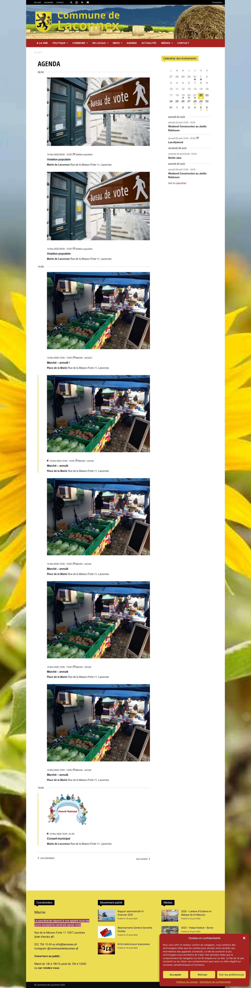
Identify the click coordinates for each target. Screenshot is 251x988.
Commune (78, 43)
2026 (62, 984)
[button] (244, 938)
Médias (165, 43)
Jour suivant (141, 858)
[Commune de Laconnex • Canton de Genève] (77, 22)
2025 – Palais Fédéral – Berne (197, 927)
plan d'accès (42, 936)
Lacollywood (175, 142)
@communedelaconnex (61, 948)
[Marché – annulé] (98, 416)
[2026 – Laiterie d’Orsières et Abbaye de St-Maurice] (169, 916)
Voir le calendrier (177, 183)
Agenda (132, 43)
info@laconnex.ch (66, 944)
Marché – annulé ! (58, 362)
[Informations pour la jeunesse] (106, 948)
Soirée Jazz (174, 157)
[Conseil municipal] (98, 811)
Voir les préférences (231, 974)
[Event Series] (197, 138)
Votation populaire (59, 159)
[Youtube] (87, 2)
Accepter (175, 974)
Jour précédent (47, 858)
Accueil (37, 2)
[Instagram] (76, 2)
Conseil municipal (58, 838)
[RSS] (82, 2)
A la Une (42, 43)
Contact (59, 2)
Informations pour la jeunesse (134, 944)
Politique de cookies (187, 981)
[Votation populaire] (98, 113)
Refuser (202, 974)
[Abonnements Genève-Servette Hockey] (106, 932)
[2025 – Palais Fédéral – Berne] (169, 932)
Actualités (48, 2)
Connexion (217, 2)
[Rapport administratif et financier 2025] (106, 916)
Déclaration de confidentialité (215, 981)
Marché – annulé (57, 466)
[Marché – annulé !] (98, 313)
